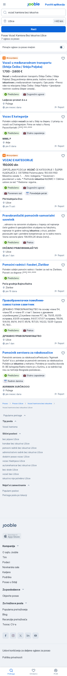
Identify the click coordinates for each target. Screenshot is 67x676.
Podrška (6, 577)
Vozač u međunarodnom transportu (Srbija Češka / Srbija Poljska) (26, 64)
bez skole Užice (10, 469)
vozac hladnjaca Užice (13, 461)
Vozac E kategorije (15, 116)
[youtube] (35, 635)
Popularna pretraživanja (14, 609)
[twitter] (20, 635)
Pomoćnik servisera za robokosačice (27, 352)
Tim (4, 557)
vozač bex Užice (10, 474)
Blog (4, 614)
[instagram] (13, 635)
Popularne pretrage (12, 415)
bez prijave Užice (10, 439)
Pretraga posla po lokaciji (14, 495)
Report (61, 107)
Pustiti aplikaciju (55, 4)
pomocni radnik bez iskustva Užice (19, 448)
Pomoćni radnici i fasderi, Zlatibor (25, 264)
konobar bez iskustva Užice (15, 443)
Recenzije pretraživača (14, 619)
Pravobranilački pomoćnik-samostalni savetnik (28, 217)
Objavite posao (10, 595)
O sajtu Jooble (10, 552)
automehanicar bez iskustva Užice (19, 465)
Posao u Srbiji (9, 582)
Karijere (6, 572)
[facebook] (5, 635)
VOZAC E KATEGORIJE (17, 160)
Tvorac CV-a (9, 624)
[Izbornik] (4, 4)
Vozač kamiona (9, 426)
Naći (33, 29)
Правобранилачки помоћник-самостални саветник (23, 302)
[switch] (62, 47)
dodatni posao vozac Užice (15, 456)
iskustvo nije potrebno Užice (16, 478)
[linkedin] (28, 635)
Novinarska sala (10, 567)
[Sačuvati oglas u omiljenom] (63, 58)
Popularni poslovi (10, 490)
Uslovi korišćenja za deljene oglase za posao (26, 650)
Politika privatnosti (12, 657)
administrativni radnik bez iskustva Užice (22, 452)
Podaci (6, 562)
